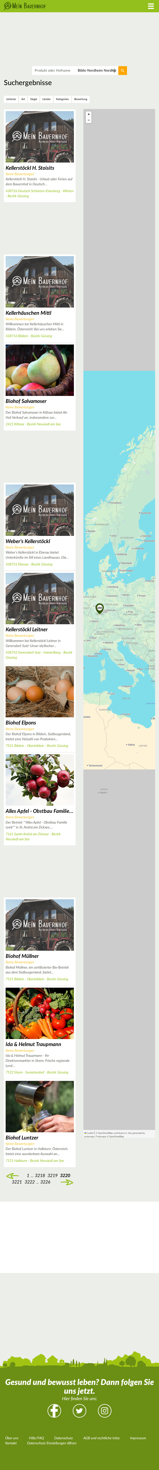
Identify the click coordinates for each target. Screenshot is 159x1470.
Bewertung (80, 99)
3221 (17, 1182)
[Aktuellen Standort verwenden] (114, 70)
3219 (12, 1176)
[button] (99, 607)
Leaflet (89, 1132)
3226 (45, 1182)
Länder (46, 99)
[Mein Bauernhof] (59, 6)
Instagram (105, 1411)
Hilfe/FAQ (36, 1438)
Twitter (79, 1411)
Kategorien (62, 99)
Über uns (11, 1438)
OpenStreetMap (116, 1136)
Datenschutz (63, 1438)
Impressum (138, 1438)
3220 (65, 1175)
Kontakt (11, 1443)
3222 (30, 1182)
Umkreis (11, 99)
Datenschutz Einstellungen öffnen (52, 1443)
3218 (40, 1175)
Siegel (33, 99)
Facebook (54, 1411)
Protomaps (101, 1136)
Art (23, 99)
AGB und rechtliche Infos (101, 1438)
